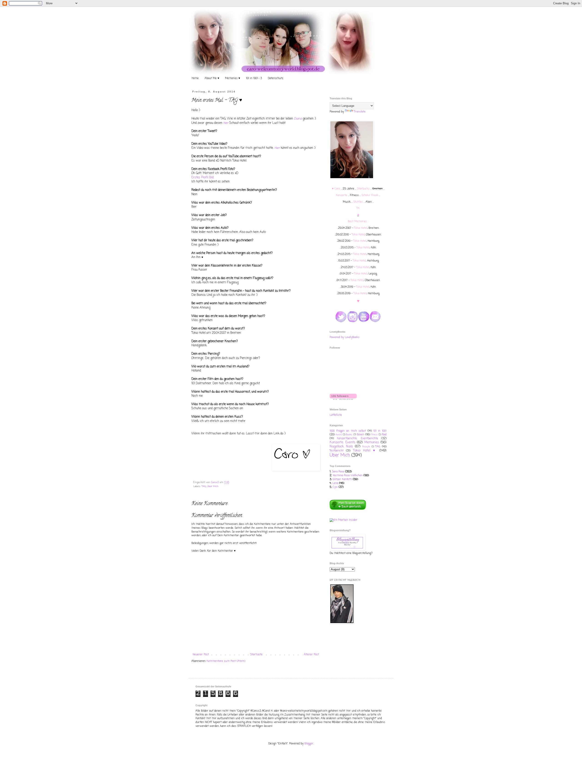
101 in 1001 (379, 431)
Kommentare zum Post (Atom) (225, 661)
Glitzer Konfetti (342, 479)
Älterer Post (311, 655)
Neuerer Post (201, 655)
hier (225, 123)
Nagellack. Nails (341, 446)
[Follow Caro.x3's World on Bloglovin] (343, 399)
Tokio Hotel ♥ (365, 450)
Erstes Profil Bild (202, 177)
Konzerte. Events (342, 442)
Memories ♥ (232, 78)
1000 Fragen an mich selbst (348, 431)
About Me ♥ (212, 78)
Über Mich (212, 486)
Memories (371, 442)
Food (384, 435)
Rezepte (366, 447)
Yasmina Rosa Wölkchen (348, 476)
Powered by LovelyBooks (344, 337)
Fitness (374, 434)
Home (195, 78)
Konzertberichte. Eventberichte (357, 438)
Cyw (335, 487)
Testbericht (337, 451)
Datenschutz (275, 78)
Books (349, 434)
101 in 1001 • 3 (254, 78)
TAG (204, 486)
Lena (335, 483)
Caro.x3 (215, 482)
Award (339, 434)
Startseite (256, 655)
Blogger (309, 744)
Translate (360, 112)
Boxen (360, 435)
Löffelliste (336, 415)
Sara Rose (338, 472)
